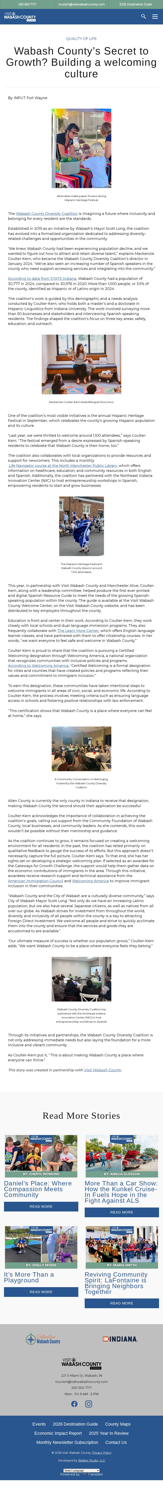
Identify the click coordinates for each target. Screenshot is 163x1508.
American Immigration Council (35, 881)
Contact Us (116, 1442)
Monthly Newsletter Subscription (67, 1442)
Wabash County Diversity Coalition (47, 214)
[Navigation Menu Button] (155, 16)
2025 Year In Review (109, 1433)
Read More (41, 1207)
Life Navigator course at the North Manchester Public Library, (63, 466)
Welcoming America (90, 881)
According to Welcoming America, (38, 666)
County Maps (118, 1424)
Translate (95, 1474)
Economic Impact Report (58, 1433)
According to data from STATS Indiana (42, 278)
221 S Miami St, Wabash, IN (81, 1376)
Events (39, 1424)
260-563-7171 (81, 1388)
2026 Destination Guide (75, 1424)
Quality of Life (81, 39)
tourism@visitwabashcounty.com (81, 1382)
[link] (20, 16)
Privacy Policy (102, 1453)
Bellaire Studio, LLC (91, 1460)
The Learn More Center (78, 631)
